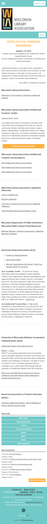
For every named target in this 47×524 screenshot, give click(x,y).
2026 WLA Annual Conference (22, 469)
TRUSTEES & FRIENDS (23, 495)
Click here (18, 317)
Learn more (30, 299)
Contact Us (17, 489)
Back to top (22, 515)
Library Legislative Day (9, 195)
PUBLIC (32, 492)
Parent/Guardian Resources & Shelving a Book (18, 211)
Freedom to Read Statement (16, 255)
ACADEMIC (24, 492)
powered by (18, 520)
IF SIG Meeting (16, 454)
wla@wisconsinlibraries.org (34, 502)
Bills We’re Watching (8, 199)
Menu (3, 3)
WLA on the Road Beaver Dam (22, 464)
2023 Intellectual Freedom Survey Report (16, 163)
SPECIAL (39, 492)
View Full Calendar (37, 480)
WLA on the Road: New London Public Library (27, 459)
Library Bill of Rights (13, 260)
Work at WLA (29, 489)
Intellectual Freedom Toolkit (23, 146)
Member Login (39, 3)
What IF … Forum (7, 351)
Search (42, 35)
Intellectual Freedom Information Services (17, 346)
